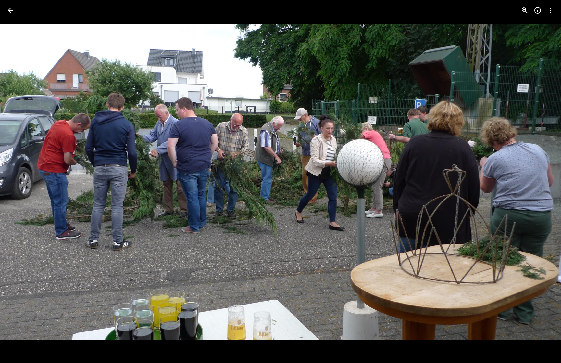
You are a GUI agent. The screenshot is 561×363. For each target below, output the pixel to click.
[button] (543, 182)
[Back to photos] (10, 10)
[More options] (550, 10)
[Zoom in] (524, 10)
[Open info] (537, 10)
